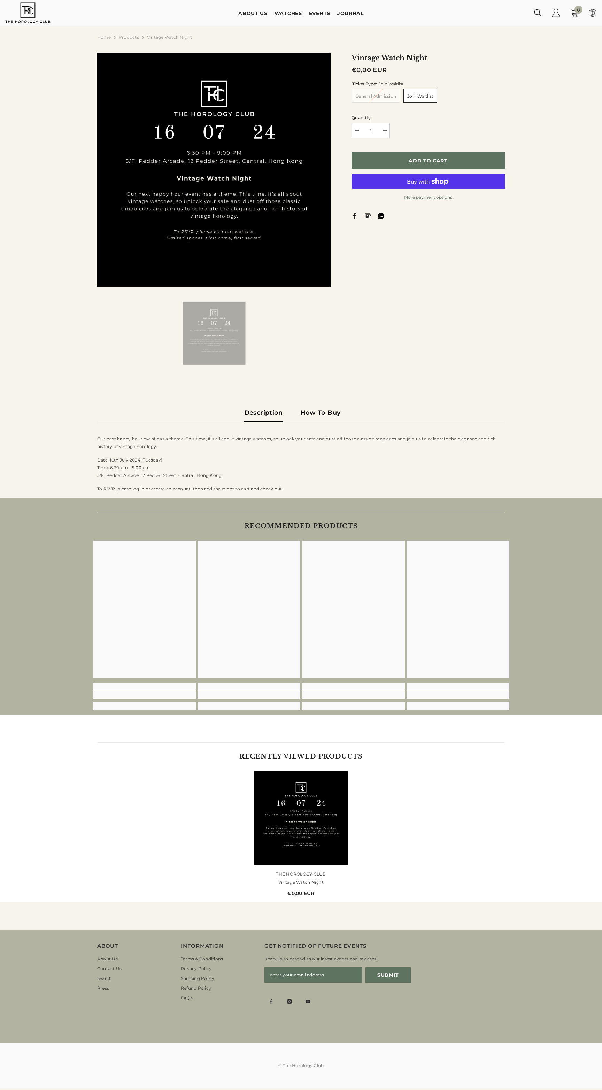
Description (263, 413)
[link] (144, 695)
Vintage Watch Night (301, 882)
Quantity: (362, 117)
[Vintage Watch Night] (301, 818)
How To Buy (320, 413)
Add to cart (428, 161)
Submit (388, 975)
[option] (214, 170)
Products (129, 37)
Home (104, 37)
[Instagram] (289, 1001)
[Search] (537, 12)
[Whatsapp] (381, 215)
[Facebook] (355, 215)
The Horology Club (301, 874)
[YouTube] (308, 1001)
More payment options (428, 197)
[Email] (368, 215)
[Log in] (556, 13)
